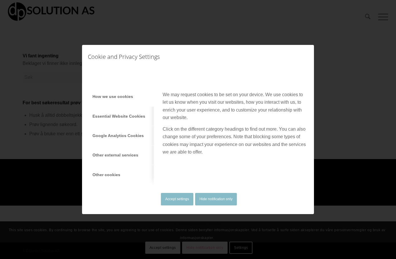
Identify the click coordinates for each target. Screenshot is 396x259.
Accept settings (177, 199)
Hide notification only (215, 199)
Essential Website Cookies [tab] (118, 116)
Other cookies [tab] (106, 174)
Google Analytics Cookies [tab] (118, 135)
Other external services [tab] (115, 155)
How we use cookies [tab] (112, 96)
